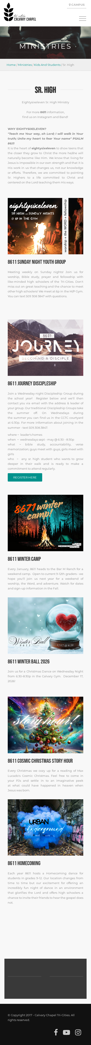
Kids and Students (47, 64)
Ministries (25, 64)
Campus (77, 4)
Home (11, 64)
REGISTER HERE (25, 477)
